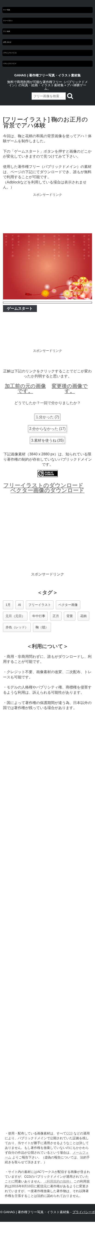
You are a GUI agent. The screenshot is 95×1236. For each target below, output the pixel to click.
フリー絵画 (6, 31)
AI (19, 605)
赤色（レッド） (17, 627)
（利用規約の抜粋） (58, 1181)
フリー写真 (6, 10)
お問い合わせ (7, 42)
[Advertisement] (47, 213)
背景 (69, 616)
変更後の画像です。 (70, 388)
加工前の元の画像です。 (25, 388)
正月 (56, 616)
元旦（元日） (15, 616)
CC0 (69, 1133)
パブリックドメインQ (9, 53)
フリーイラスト (8, 20)
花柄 (83, 616)
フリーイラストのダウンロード (43, 485)
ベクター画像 (68, 605)
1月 (8, 605)
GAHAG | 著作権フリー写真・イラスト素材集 (47, 75)
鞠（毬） (42, 627)
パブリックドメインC (9, 63)
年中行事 (38, 616)
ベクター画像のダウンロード (47, 490)
